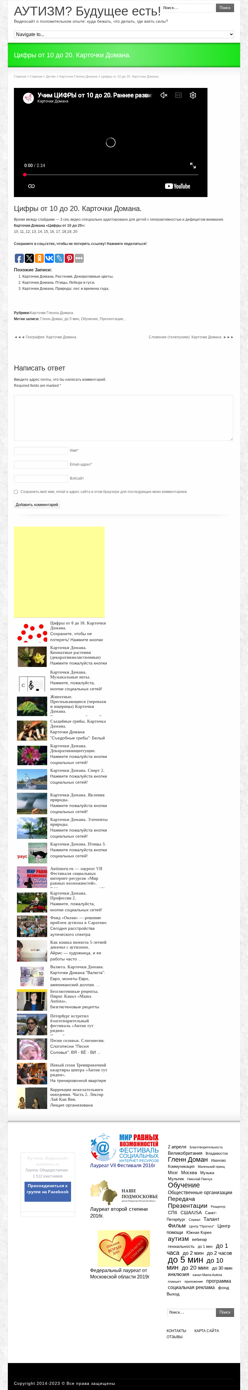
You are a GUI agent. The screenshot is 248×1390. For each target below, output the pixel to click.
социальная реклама (191, 1287)
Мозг (173, 1172)
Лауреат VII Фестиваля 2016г (122, 1165)
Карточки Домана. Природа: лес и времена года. (65, 288)
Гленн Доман (51, 319)
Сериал (194, 1219)
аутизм (178, 1238)
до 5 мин (71, 319)
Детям (51, 76)
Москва (189, 1172)
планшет (174, 1281)
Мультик (176, 1179)
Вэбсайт (77, 478)
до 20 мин (195, 1267)
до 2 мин (193, 1253)
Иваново (218, 1160)
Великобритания (185, 1153)
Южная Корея (198, 1233)
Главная (20, 76)
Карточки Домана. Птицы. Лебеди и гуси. (58, 282)
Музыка (207, 1173)
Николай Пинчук (199, 1179)
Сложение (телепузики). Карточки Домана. (191, 337)
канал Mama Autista (207, 1275)
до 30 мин (222, 1268)
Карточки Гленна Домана (78, 76)
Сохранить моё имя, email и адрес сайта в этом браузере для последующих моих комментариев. (104, 492)
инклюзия (178, 1274)
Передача (181, 1199)
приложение (193, 1281)
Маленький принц (211, 1166)
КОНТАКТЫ (176, 1331)
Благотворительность (206, 1147)
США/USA (191, 1212)
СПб (172, 1212)
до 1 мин (205, 1246)
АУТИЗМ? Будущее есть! (87, 11)
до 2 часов (219, 1253)
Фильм (177, 1225)
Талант (211, 1219)
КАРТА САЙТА (206, 1331)
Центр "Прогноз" (201, 1226)
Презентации (111, 319)
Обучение (89, 319)
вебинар (199, 1239)
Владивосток (217, 1153)
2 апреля (177, 1146)
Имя (74, 450)
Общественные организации (200, 1192)
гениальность (181, 1246)
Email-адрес (81, 464)
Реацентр (218, 1206)
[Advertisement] (59, 572)
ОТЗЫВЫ (175, 1337)
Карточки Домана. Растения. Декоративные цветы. (67, 276)
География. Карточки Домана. (45, 337)
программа (218, 1281)
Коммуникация (181, 1166)
